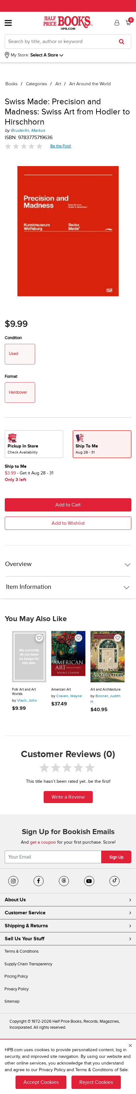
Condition (13, 337)
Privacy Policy (16, 989)
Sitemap (11, 1001)
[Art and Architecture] (107, 656)
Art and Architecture (105, 689)
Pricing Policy (16, 976)
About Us (15, 900)
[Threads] (64, 881)
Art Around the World (90, 84)
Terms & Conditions (21, 951)
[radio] (34, 444)
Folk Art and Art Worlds (24, 691)
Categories (36, 84)
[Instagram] (13, 881)
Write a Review (68, 797)
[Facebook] (39, 881)
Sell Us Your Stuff (24, 939)
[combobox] (68, 41)
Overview (18, 564)
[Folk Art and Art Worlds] (29, 656)
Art (58, 84)
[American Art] (68, 656)
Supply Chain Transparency (28, 964)
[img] (24, 146)
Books (11, 84)
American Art (61, 689)
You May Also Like (36, 619)
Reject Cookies (96, 1082)
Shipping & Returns (26, 926)
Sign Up (116, 857)
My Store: (19, 55)
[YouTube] (89, 881)
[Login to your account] (116, 23)
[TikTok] (114, 881)
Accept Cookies (41, 1082)
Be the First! (60, 146)
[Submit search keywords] (123, 41)
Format (11, 376)
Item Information (28, 587)
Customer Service (25, 913)
